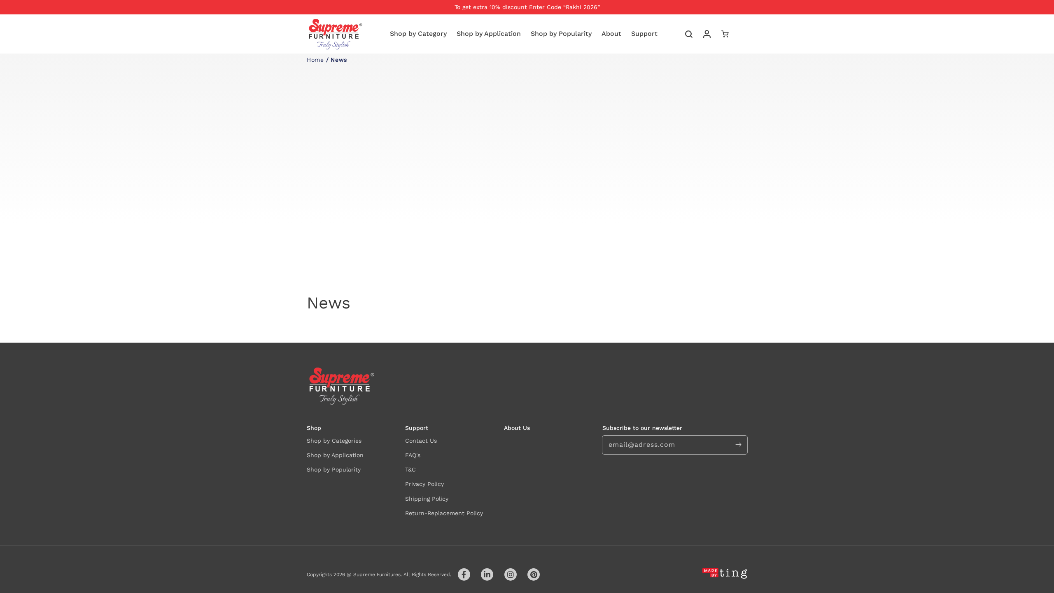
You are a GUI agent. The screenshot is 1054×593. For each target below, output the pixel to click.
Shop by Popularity (334, 469)
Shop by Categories (334, 440)
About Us (517, 428)
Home (315, 59)
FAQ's (412, 455)
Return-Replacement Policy (444, 513)
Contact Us (421, 440)
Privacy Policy (424, 484)
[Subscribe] (738, 445)
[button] (689, 34)
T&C (410, 469)
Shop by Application (335, 455)
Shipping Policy (426, 498)
